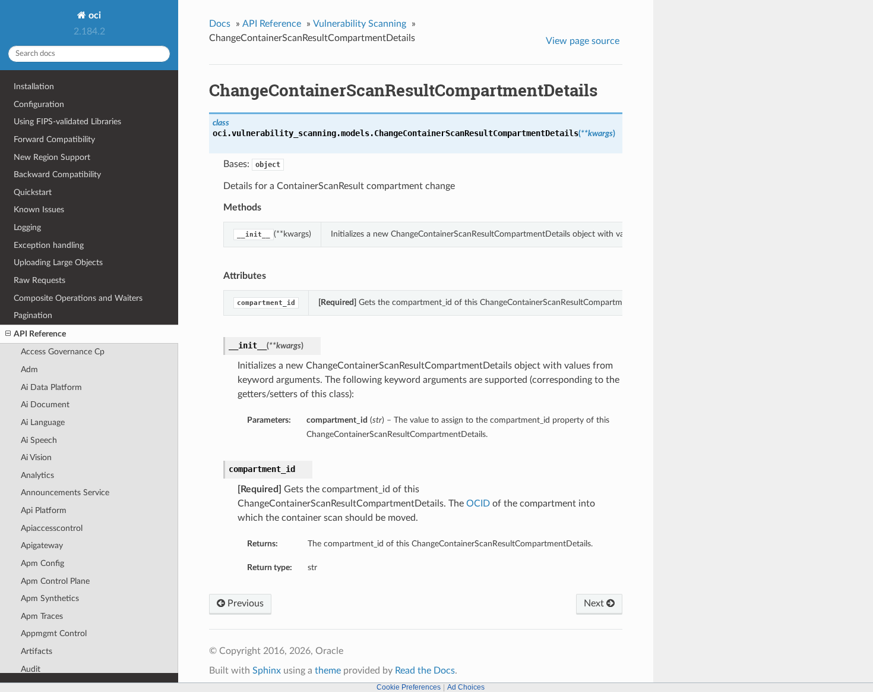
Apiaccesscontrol (52, 528)
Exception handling (49, 245)
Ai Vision (36, 457)
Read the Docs (425, 670)
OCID (478, 503)
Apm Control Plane (55, 581)
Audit (30, 669)
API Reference (40, 333)
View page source (582, 41)
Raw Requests (39, 280)
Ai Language (43, 422)
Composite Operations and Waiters (78, 298)
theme (328, 670)
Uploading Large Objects (58, 262)
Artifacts (36, 651)
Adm (29, 369)
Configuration (39, 104)
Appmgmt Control (54, 633)
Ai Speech (39, 440)
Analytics (37, 475)
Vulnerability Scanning (359, 24)
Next (595, 603)
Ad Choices (466, 687)
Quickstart (33, 192)
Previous (244, 603)
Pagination (33, 315)
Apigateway (42, 545)
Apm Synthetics (50, 598)
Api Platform (44, 510)
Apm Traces (42, 616)
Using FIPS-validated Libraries (67, 121)
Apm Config (42, 563)
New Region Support (52, 157)
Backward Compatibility (57, 174)
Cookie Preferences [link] (409, 687)
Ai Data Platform (51, 387)
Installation (34, 86)
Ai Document (45, 404)
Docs (219, 24)
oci (93, 15)
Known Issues (39, 209)
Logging (27, 227)
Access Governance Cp (63, 351)
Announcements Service (65, 492)
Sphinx (266, 670)
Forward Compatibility (54, 139)
